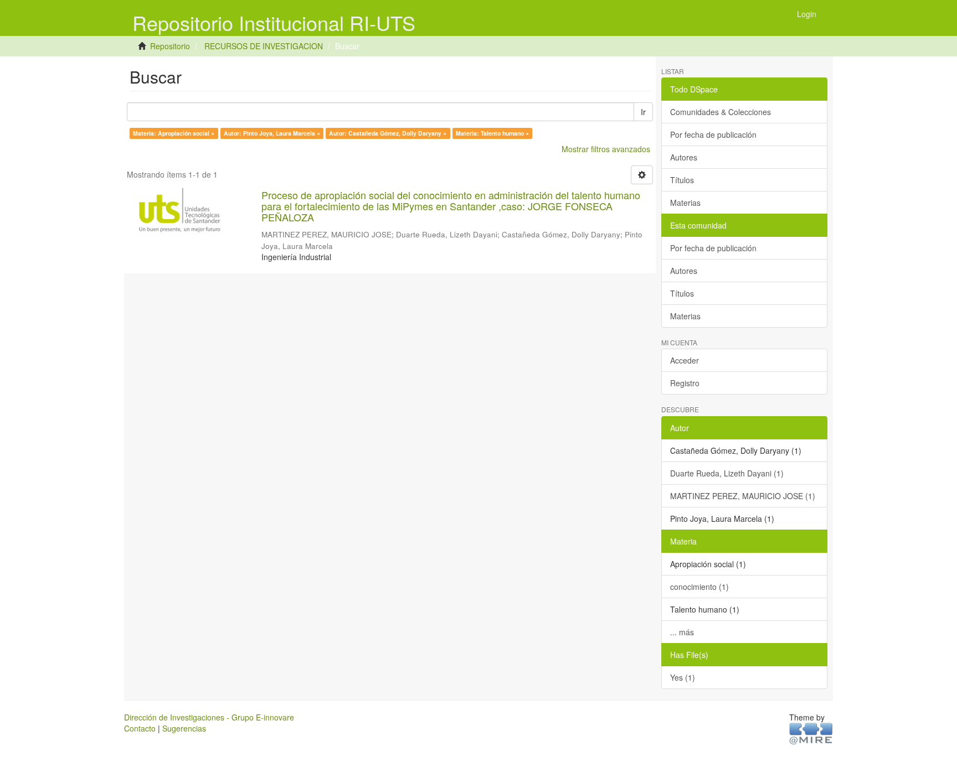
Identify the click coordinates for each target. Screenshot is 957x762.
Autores (683, 157)
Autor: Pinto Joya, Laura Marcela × (272, 133)
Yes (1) (682, 677)
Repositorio (170, 45)
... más (682, 631)
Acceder (684, 360)
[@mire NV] (811, 732)
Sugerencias (184, 728)
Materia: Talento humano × (492, 133)
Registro (684, 382)
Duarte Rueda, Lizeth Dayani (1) (727, 473)
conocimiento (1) (699, 586)
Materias (685, 202)
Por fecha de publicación (713, 134)
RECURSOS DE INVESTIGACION (263, 45)
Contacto (140, 728)
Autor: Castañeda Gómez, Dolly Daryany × (387, 133)
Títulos (682, 179)
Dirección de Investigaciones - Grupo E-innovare (209, 717)
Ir (643, 111)
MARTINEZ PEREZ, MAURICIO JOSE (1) (742, 495)
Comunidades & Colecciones (720, 111)
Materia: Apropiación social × (173, 133)
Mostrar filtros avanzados (606, 148)
